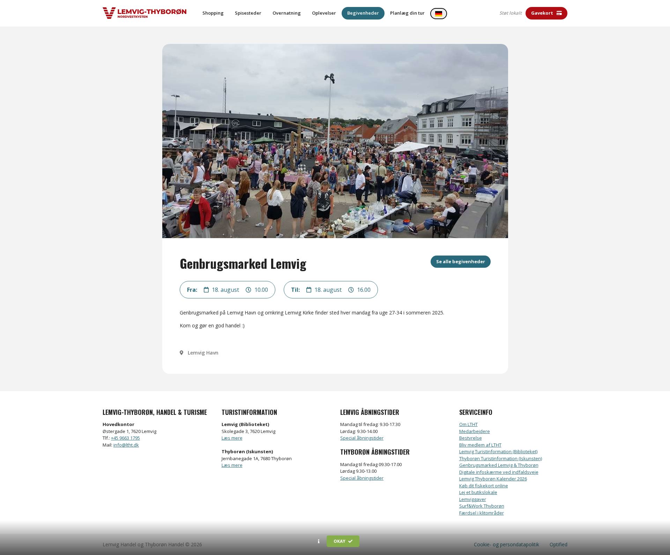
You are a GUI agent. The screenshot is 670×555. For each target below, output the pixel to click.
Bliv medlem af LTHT (480, 445)
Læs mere (232, 438)
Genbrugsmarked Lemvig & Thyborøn (498, 465)
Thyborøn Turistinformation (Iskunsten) (500, 458)
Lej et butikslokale (478, 492)
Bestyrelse (470, 438)
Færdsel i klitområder (481, 513)
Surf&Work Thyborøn (481, 506)
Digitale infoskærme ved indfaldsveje (498, 472)
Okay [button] (340, 541)
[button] (319, 541)
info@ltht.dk (126, 445)
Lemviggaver (472, 499)
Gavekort (542, 13)
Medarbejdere (474, 431)
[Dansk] (438, 13)
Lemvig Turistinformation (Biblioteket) (498, 451)
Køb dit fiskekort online (483, 485)
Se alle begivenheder (460, 261)
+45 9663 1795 (125, 438)
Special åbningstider (362, 438)
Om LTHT (468, 424)
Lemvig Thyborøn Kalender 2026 (493, 479)
